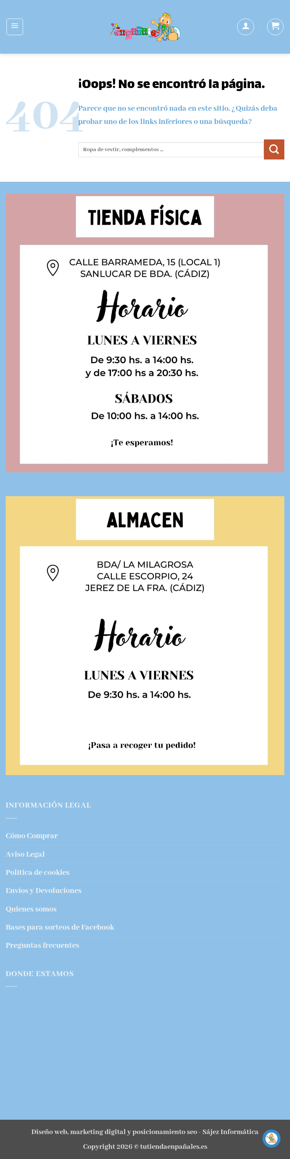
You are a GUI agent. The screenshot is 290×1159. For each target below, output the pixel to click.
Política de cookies (37, 873)
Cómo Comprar (32, 836)
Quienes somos (31, 909)
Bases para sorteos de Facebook (60, 927)
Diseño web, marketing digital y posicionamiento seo (114, 1132)
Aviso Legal (25, 855)
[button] (14, 27)
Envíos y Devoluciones (44, 891)
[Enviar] (274, 149)
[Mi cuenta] (245, 27)
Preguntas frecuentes (42, 946)
